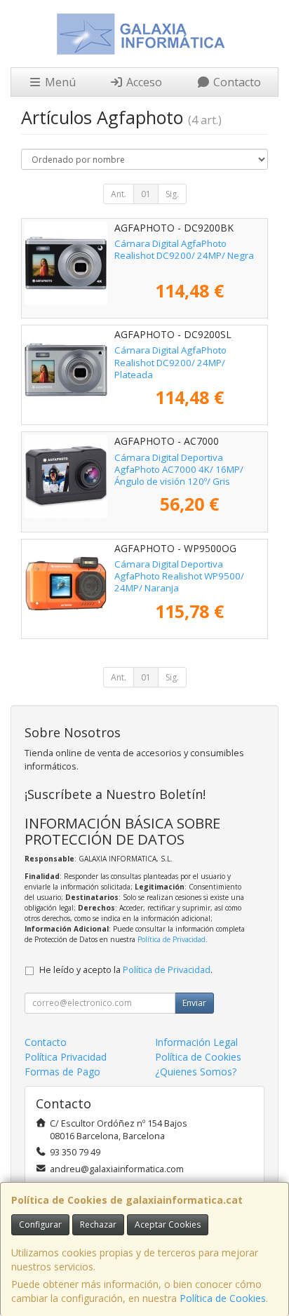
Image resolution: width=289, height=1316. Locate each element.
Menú (59, 82)
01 (146, 194)
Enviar (194, 1003)
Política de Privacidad (171, 939)
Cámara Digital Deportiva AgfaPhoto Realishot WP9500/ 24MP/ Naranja (179, 576)
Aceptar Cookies (168, 1224)
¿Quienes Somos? (195, 1071)
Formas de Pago (62, 1071)
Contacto (235, 82)
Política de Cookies (223, 1298)
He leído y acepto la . (126, 970)
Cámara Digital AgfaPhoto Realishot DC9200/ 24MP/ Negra (184, 249)
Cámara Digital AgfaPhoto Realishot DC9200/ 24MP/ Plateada (170, 362)
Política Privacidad (66, 1056)
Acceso (142, 82)
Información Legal (196, 1042)
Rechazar (98, 1224)
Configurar (40, 1224)
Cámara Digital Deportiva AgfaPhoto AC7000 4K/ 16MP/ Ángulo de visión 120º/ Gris (178, 469)
